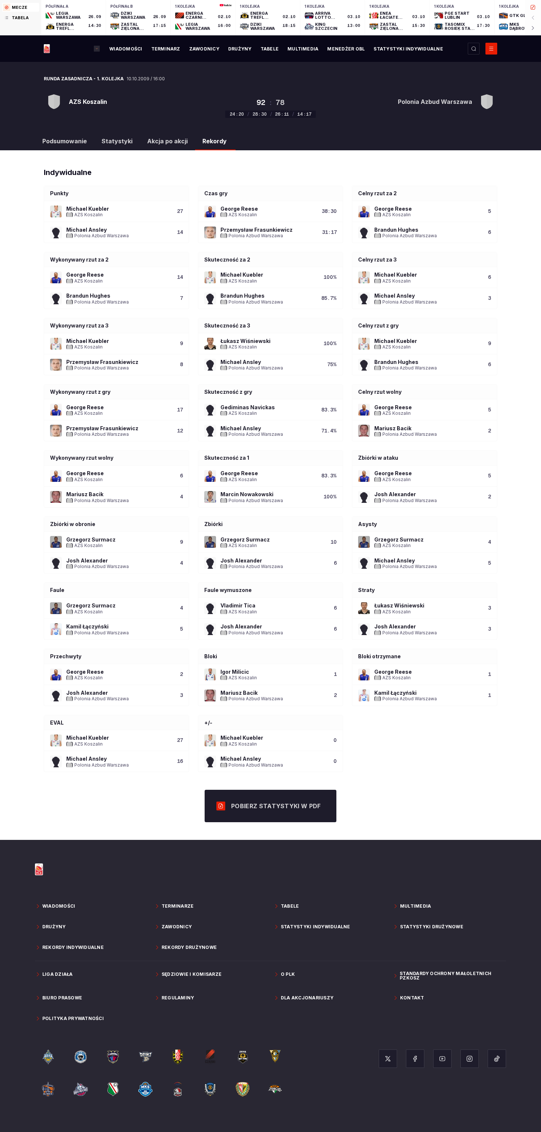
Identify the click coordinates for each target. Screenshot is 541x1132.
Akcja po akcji (167, 141)
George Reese (239, 209)
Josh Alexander (395, 494)
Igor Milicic (234, 672)
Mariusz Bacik (392, 428)
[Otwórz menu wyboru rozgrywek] (97, 49)
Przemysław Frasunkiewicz (256, 230)
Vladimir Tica (237, 605)
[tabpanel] (291, 17)
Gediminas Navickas (247, 407)
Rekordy (214, 141)
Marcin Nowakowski (246, 494)
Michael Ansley (86, 230)
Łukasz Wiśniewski (245, 341)
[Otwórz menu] (491, 49)
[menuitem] (126, 49)
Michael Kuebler (87, 209)
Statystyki (117, 141)
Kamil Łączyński (87, 626)
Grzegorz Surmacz (91, 539)
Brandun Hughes (396, 230)
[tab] (20, 7)
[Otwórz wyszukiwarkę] (474, 49)
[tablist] (20, 17)
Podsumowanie (64, 141)
